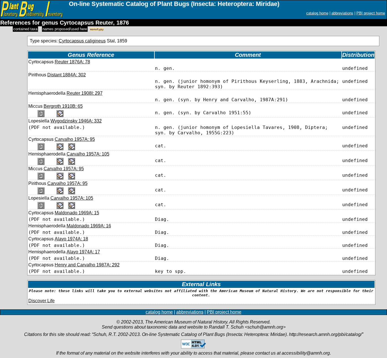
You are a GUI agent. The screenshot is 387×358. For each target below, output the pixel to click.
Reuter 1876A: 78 (72, 61)
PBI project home (370, 13)
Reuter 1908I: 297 (85, 93)
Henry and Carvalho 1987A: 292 (87, 264)
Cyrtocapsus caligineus (82, 40)
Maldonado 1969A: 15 (77, 212)
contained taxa (25, 29)
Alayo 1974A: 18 (71, 238)
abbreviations (342, 13)
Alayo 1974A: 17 (83, 251)
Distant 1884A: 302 (66, 74)
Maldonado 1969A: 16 (89, 225)
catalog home (317, 13)
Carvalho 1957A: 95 (75, 139)
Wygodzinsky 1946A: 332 (76, 120)
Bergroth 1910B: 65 (63, 106)
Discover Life (41, 300)
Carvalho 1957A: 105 (88, 154)
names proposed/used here (64, 29)
